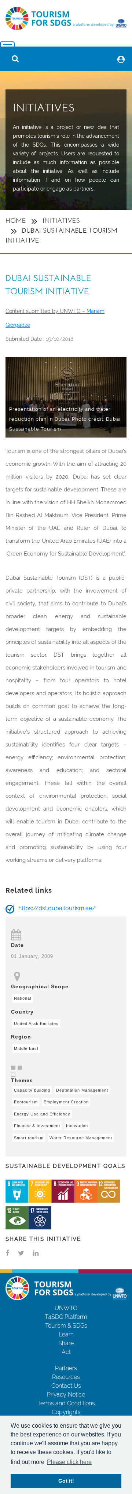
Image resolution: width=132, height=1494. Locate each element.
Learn (66, 1334)
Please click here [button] (69, 1462)
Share (66, 1343)
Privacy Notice (66, 1394)
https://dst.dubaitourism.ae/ (57, 908)
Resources (66, 1376)
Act (66, 1352)
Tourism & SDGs (66, 1325)
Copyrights (66, 1412)
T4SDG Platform (66, 1316)
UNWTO (66, 1308)
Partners (66, 1368)
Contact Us (66, 1385)
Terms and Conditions (66, 1403)
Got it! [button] (66, 1481)
